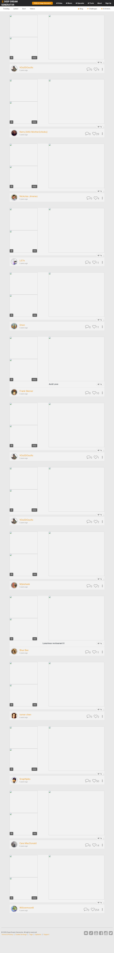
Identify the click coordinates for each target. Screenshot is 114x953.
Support (46, 934)
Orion (22, 325)
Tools (91, 3)
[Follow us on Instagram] (106, 933)
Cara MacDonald (28, 843)
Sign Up (108, 3)
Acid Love (53, 384)
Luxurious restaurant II (53, 643)
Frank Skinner (26, 391)
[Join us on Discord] (86, 933)
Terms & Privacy (7, 934)
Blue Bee (23, 650)
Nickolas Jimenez (28, 196)
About (99, 3)
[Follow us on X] (111, 933)
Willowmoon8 (26, 907)
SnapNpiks (24, 779)
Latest (15, 9)
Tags (31, 934)
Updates (38, 934)
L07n (22, 260)
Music (69, 3)
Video (59, 3)
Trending (6, 9)
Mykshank (24, 584)
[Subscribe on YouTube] (96, 933)
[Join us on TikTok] (91, 933)
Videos (32, 9)
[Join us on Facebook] (101, 933)
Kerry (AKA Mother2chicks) (33, 132)
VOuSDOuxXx (26, 67)
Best (24, 9)
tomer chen (25, 714)
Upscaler (80, 3)
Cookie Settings (21, 934)
